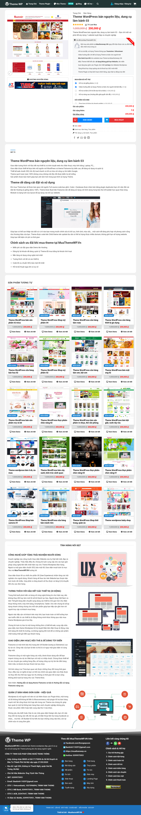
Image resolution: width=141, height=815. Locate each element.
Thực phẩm (91, 129)
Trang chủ (77, 13)
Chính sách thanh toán (117, 780)
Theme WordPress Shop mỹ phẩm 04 (53, 321)
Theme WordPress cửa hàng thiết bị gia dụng (117, 321)
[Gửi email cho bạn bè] (81, 138)
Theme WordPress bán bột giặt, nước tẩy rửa (117, 421)
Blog (80, 4)
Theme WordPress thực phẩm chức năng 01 (118, 471)
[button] (97, 4)
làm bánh (86, 133)
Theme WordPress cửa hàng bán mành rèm (53, 521)
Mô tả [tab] (12, 152)
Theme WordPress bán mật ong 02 (117, 371)
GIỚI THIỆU (64, 807)
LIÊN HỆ (57, 807)
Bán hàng (87, 13)
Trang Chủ (32, 4)
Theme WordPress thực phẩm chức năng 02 (54, 421)
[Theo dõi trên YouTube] (119, 743)
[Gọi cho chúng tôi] (115, 743)
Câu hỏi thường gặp (115, 753)
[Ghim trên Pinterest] (85, 138)
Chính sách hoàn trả (116, 760)
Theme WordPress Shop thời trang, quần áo (85, 521)
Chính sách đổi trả (115, 764)
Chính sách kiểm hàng (117, 768)
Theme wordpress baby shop (118, 520)
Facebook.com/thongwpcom (77, 743)
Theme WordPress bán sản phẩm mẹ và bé (20, 421)
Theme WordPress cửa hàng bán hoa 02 (21, 371)
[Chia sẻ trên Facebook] (74, 138)
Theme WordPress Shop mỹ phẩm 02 (53, 371)
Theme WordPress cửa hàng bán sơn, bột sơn (85, 371)
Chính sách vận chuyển (117, 772)
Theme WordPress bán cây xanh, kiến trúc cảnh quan (53, 471)
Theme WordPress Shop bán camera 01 (21, 521)
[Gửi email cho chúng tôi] (111, 743)
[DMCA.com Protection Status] (113, 787)
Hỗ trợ (89, 4)
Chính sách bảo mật (116, 776)
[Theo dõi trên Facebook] (107, 743)
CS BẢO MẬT (73, 807)
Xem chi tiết (31, 332)
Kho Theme (61, 4)
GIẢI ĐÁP (91, 807)
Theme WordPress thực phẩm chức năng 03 (86, 471)
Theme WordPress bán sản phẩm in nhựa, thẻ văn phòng (85, 421)
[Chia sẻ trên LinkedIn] (88, 138)
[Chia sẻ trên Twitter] (78, 138)
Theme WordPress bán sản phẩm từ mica (20, 321)
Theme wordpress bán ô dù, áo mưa (22, 471)
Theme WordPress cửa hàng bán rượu (85, 321)
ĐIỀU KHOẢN (83, 807)
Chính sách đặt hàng (116, 757)
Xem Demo (16, 332)
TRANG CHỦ (50, 807)
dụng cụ (80, 133)
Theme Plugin (44, 4)
